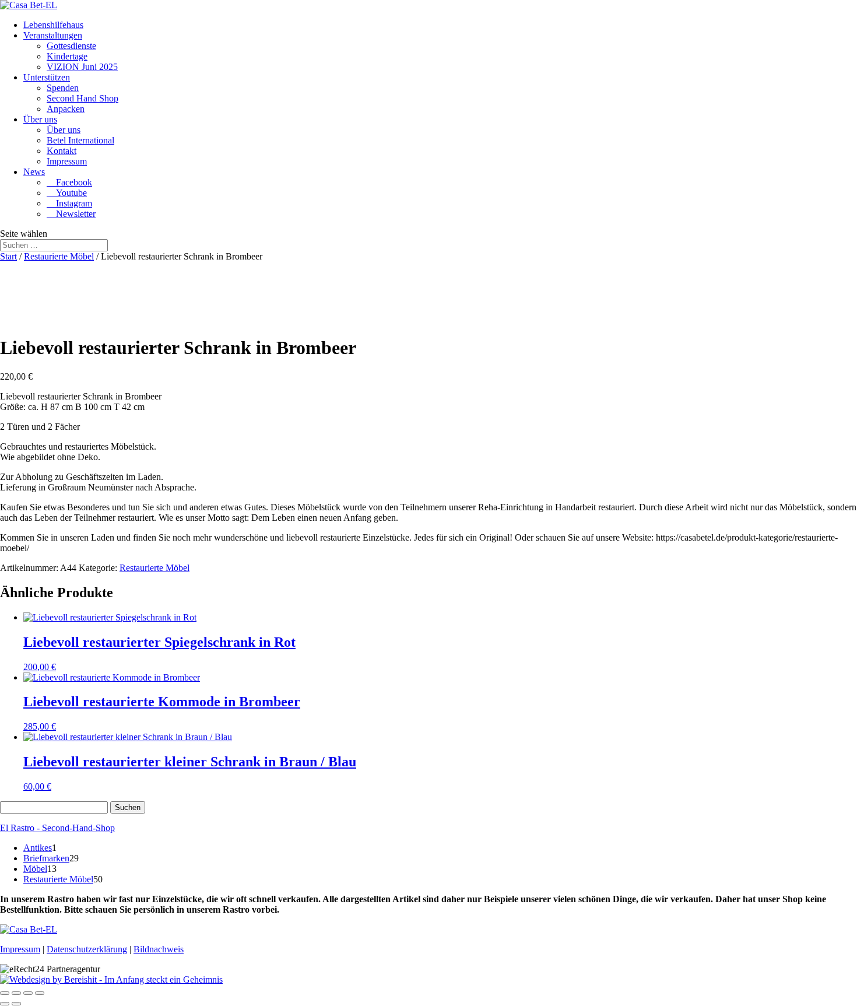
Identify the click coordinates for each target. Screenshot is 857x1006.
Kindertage (67, 56)
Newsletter (71, 214)
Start (8, 256)
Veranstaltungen (52, 35)
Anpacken (66, 109)
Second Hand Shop (82, 98)
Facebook (69, 182)
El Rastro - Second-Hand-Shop (57, 828)
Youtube (67, 193)
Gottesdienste (71, 46)
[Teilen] (28, 993)
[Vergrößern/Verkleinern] (4, 993)
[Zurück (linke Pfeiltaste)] (4, 1003)
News (34, 172)
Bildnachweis (159, 949)
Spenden (63, 88)
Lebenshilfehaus (53, 25)
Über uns (40, 119)
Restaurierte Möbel (59, 256)
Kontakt (61, 151)
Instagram (69, 203)
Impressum (67, 161)
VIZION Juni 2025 (82, 67)
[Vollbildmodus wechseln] (16, 993)
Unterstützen (46, 77)
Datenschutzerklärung (87, 949)
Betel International (80, 140)
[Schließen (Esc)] (39, 993)
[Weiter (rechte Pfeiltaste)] (16, 1003)
